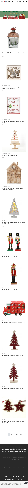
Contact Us (21, 479)
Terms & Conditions (8, 479)
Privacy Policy (14, 478)
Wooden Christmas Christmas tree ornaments (12, 355)
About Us (6, 476)
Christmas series (6, 51)
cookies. (6, 486)
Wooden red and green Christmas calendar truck (13, 322)
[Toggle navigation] (2, 2)
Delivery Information (18, 476)
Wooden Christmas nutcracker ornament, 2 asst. (13, 256)
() (24, 1)
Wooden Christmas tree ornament (9, 155)
